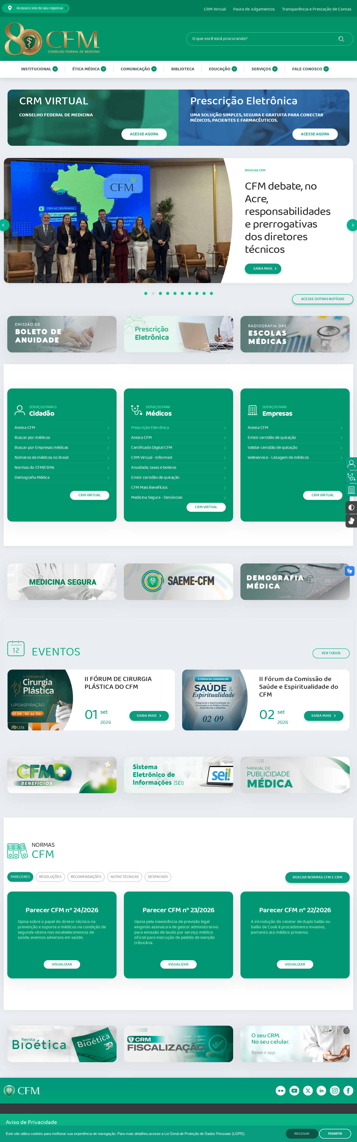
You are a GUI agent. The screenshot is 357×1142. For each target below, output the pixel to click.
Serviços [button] (261, 69)
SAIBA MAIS (262, 269)
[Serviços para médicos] (351, 476)
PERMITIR (335, 1133)
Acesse (144, 134)
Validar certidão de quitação (272, 447)
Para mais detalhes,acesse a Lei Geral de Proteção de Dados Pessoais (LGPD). (181, 1134)
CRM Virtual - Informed (151, 457)
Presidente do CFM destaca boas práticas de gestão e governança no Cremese (287, 218)
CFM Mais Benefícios (149, 487)
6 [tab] (182, 293)
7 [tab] (189, 293)
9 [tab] (204, 293)
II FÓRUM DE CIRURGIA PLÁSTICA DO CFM (118, 683)
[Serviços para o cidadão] (351, 463)
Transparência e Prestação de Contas (316, 9)
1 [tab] (145, 293)
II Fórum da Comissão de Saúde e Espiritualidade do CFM (298, 687)
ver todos (331, 653)
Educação (219, 69)
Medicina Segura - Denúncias (156, 497)
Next (347, 220)
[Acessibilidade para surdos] (351, 520)
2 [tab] (153, 293)
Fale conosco (307, 69)
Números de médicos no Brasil (41, 457)
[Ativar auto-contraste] (351, 507)
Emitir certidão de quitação (155, 477)
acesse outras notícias (322, 299)
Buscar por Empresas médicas (41, 447)
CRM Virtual (215, 9)
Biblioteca (182, 69)
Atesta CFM (25, 427)
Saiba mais (147, 716)
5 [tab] (174, 293)
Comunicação (135, 69)
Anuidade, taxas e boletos (153, 467)
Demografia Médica (32, 477)
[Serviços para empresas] (351, 490)
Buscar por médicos (32, 437)
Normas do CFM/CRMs (34, 467)
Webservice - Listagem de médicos (278, 457)
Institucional (36, 69)
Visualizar (62, 964)
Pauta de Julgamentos (254, 9)
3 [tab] (160, 293)
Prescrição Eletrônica (150, 427)
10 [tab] (211, 293)
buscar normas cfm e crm (317, 877)
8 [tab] (196, 293)
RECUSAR (301, 1133)
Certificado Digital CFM (151, 447)
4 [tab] (167, 293)
